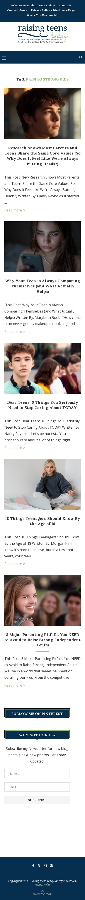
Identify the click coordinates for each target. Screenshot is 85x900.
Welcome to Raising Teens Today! (32, 5)
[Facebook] (33, 865)
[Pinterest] (51, 865)
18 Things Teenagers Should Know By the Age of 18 (42, 521)
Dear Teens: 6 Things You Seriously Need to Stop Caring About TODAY (42, 405)
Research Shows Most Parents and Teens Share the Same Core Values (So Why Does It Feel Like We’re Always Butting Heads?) (43, 155)
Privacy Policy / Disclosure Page (53, 10)
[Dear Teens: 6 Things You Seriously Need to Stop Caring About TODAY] (42, 368)
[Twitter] (39, 865)
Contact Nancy (17, 10)
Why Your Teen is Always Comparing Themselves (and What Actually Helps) (42, 286)
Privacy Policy (43, 884)
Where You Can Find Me (42, 15)
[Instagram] (45, 865)
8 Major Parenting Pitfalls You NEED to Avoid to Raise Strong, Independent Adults (42, 640)
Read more (13, 210)
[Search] (80, 57)
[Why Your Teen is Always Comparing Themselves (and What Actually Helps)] (42, 246)
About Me (65, 5)
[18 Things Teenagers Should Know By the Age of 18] (42, 484)
